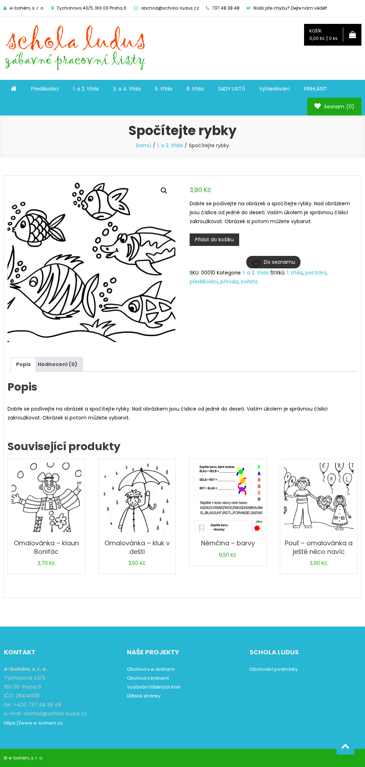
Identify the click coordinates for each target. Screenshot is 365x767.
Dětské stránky (143, 696)
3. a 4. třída (127, 88)
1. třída (295, 272)
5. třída (163, 88)
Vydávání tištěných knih (154, 687)
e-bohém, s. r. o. (26, 758)
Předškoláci (45, 88)
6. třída (195, 88)
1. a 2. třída (86, 88)
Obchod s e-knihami (151, 669)
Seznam (338, 106)
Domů (143, 145)
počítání (315, 272)
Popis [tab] (23, 364)
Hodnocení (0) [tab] (57, 364)
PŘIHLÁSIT (315, 88)
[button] (164, 190)
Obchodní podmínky (274, 669)
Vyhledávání (274, 88)
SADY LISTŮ (231, 88)
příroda (229, 281)
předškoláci (204, 281)
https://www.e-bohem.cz (33, 723)
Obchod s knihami (148, 678)
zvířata (249, 281)
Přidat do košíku (214, 239)
